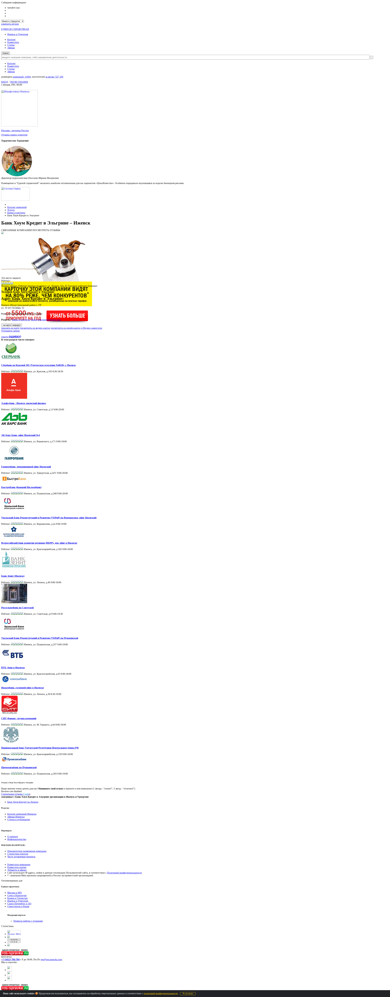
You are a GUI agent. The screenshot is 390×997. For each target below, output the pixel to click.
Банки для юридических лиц (46, 319)
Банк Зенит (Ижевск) (12, 576)
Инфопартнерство (16, 839)
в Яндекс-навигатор (91, 328)
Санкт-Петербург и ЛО (19, 903)
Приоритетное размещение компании (26, 851)
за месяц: (54, 76)
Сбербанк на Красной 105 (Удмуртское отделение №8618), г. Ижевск (38, 365)
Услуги (11, 210)
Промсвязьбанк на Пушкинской (19, 767)
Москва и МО (14, 892)
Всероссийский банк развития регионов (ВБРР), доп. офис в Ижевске (39, 543)
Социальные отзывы (15, 794)
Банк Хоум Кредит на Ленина (22, 802)
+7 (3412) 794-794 (10, 959)
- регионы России (15, 130)
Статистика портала (17, 854)
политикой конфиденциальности (161, 993)
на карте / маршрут (11, 325)
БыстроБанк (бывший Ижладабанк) (21, 487)
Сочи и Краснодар (17, 895)
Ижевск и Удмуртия (17, 34)
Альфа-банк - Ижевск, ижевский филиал (23, 403)
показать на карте (10, 328)
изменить (10, 24)
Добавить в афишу (17, 870)
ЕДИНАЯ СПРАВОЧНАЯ (15, 29)
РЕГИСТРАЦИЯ (19, 82)
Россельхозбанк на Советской (17, 607)
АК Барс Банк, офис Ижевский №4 (20, 435)
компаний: (22, 76)
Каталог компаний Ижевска (21, 814)
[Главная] (8, 204)
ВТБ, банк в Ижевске (13, 667)
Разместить (13, 42)
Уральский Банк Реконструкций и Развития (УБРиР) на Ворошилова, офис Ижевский (48, 517)
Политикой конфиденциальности (124, 872)
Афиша (11, 47)
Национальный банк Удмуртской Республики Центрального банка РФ (40, 747)
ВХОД (4, 82)
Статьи (11, 45)
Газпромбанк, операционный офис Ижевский (26, 466)
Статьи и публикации (18, 819)
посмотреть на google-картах (66, 328)
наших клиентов (14, 134)
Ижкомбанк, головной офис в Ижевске (22, 687)
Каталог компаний (17, 207)
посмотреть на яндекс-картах (35, 328)
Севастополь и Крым (18, 906)
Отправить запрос (10, 330)
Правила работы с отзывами (28, 921)
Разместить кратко (16, 867)
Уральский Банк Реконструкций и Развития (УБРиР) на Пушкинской (39, 638)
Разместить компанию (18, 864)
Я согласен (188, 993)
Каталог (11, 39)
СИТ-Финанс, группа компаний (18, 718)
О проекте (12, 836)
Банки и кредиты (16, 212)
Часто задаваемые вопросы (21, 856)
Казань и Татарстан (17, 898)
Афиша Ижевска (16, 816)
